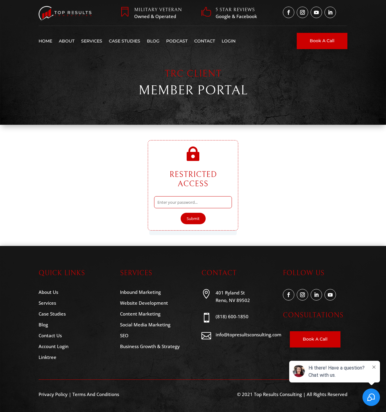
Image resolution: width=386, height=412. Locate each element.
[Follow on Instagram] (302, 12)
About (66, 41)
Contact (204, 41)
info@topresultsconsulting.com (248, 335)
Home (45, 41)
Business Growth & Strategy (150, 346)
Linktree (47, 357)
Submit (193, 218)
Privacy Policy (53, 394)
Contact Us (50, 335)
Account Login (53, 346)
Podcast (177, 41)
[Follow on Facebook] (288, 12)
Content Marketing (140, 314)
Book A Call (322, 40)
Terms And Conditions (95, 394)
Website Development (144, 303)
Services (91, 41)
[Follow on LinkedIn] (330, 12)
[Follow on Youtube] (316, 12)
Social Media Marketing (145, 325)
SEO (124, 335)
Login (229, 41)
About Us (48, 292)
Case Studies (124, 41)
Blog (153, 41)
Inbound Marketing (140, 292)
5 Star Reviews (235, 9)
